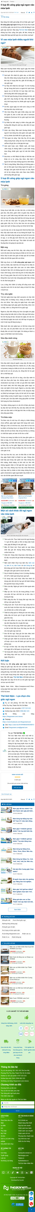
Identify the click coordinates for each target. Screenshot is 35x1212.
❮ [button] (2, 493)
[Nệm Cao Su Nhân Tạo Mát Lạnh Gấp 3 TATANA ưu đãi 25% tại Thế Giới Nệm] (5, 991)
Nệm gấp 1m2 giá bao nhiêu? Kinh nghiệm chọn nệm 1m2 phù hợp (23, 890)
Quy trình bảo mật (24, 1139)
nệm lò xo (10, 565)
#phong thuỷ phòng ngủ (9, 923)
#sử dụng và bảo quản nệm (11, 930)
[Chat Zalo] (31, 1194)
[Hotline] (31, 1204)
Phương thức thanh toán (26, 1136)
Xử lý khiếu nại (23, 1120)
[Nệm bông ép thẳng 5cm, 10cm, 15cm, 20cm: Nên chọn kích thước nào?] (6, 850)
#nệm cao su (26, 934)
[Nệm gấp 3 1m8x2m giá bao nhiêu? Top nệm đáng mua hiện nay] (6, 840)
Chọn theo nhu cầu (7, 1120)
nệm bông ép (27, 565)
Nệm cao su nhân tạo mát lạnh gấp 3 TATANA (21, 989)
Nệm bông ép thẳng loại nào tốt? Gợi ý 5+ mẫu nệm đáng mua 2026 (22, 820)
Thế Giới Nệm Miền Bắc (25, 1163)
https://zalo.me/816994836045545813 (21, 725)
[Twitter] (31, 1172)
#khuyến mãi (6, 920)
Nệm (2, 1123)
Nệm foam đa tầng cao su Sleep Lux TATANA (21, 958)
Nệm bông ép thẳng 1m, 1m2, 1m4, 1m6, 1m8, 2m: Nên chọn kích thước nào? (23, 860)
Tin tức (12, 1)
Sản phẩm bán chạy (7, 1144)
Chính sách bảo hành (24, 1128)
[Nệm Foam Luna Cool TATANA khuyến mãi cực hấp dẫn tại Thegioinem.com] (5, 1001)
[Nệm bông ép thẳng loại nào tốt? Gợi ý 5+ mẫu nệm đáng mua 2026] (6, 820)
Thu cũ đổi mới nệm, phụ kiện (10, 1091)
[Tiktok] (13, 1172)
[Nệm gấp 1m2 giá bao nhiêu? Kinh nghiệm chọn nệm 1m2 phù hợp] (6, 891)
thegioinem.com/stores (21, 1081)
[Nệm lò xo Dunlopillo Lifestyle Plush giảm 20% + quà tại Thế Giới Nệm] (9, 486)
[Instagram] (22, 1172)
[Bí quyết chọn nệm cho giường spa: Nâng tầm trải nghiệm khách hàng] (6, 881)
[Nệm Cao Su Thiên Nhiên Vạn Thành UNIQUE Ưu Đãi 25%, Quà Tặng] (5, 970)
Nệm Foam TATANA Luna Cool (19, 998)
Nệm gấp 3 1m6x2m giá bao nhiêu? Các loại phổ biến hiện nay (23, 830)
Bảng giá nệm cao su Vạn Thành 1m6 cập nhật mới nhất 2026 (23, 901)
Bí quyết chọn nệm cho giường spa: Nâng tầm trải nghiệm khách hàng (23, 880)
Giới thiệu (4, 1153)
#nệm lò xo (5, 937)
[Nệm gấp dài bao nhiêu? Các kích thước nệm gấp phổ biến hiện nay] (6, 810)
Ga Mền (3, 1125)
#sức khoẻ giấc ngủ (6, 794)
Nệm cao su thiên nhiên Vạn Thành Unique (21, 968)
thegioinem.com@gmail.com (18, 727)
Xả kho (3, 1136)
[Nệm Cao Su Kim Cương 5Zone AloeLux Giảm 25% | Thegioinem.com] (5, 980)
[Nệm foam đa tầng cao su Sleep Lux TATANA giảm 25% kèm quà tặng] (5, 960)
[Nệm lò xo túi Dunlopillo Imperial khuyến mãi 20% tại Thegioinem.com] (26, 486)
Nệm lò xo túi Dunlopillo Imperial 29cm (25, 497)
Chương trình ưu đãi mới (8, 1088)
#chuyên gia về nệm (8, 927)
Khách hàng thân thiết (25, 1123)
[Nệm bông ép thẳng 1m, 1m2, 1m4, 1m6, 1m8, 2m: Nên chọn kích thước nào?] (6, 860)
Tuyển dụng (4, 1155)
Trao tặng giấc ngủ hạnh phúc (10, 1093)
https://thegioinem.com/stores (13, 716)
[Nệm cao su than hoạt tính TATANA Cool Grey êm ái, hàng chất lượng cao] (5, 949)
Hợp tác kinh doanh (24, 1125)
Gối (2, 1128)
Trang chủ (5, 1)
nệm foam (17, 565)
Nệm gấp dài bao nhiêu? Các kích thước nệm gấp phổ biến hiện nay (23, 810)
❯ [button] (32, 493)
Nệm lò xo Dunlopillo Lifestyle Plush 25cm (7, 497)
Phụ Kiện (4, 1131)
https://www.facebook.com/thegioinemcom (17, 722)
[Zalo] (3, 1172)
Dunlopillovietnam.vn (25, 1153)
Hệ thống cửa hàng (7, 1161)
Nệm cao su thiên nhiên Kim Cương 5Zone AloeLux (21, 978)
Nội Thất (3, 1133)
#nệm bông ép (16, 937)
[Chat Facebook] (31, 1199)
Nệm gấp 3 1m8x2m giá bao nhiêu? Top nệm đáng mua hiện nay (22, 840)
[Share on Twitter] (29, 799)
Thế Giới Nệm (23, 30)
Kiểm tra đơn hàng (24, 1141)
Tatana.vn (21, 1158)
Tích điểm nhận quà (7, 1096)
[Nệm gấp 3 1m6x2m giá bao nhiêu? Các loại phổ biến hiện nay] (6, 830)
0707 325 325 (26, 708)
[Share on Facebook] (26, 799)
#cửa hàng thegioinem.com (11, 934)
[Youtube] (17, 1172)
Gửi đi (17, 1110)
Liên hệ (3, 1158)
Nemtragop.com (23, 1155)
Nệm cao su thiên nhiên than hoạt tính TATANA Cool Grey (22, 948)
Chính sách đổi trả (24, 1133)
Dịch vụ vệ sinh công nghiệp (7, 1140)
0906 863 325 (24, 711)
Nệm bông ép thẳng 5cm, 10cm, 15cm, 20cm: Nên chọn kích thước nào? (23, 850)
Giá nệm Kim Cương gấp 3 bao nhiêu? (23, 870)
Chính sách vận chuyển (25, 1131)
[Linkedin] (27, 1172)
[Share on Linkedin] (31, 799)
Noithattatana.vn (23, 1161)
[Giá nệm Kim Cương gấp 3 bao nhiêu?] (6, 870)
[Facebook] (8, 1172)
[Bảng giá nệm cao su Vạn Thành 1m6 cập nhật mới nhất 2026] (6, 901)
